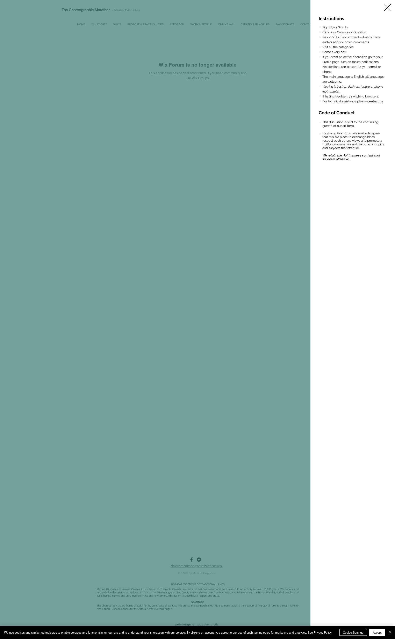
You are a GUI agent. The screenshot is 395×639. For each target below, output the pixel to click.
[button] (387, 7)
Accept (377, 632)
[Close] (390, 632)
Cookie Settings (353, 632)
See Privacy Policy (320, 632)
